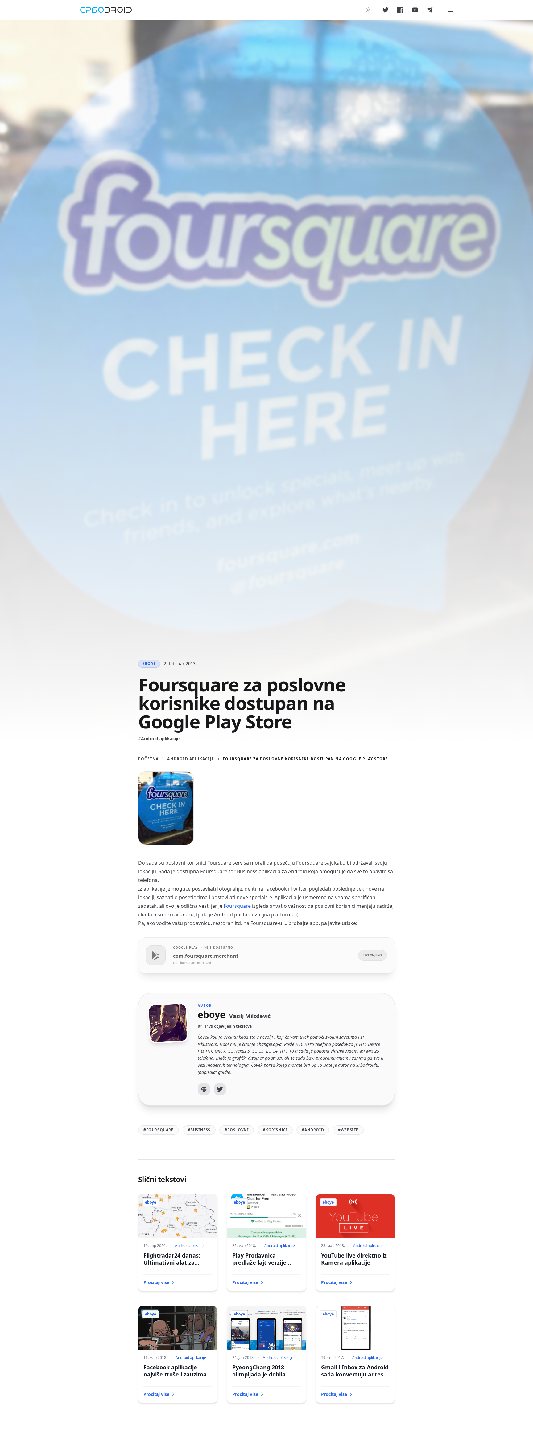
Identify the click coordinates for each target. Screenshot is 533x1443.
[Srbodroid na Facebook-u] (400, 10)
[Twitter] (220, 1089)
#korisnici (275, 1129)
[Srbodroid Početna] (106, 10)
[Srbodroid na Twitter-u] (385, 10)
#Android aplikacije (159, 738)
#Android (313, 1129)
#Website (348, 1129)
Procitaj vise (156, 1282)
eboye (149, 663)
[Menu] (450, 10)
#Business (199, 1129)
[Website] (204, 1089)
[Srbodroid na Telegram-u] (430, 10)
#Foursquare (158, 1129)
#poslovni (237, 1129)
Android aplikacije (190, 758)
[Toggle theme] (368, 9)
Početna (148, 758)
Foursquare (238, 906)
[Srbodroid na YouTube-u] (415, 10)
